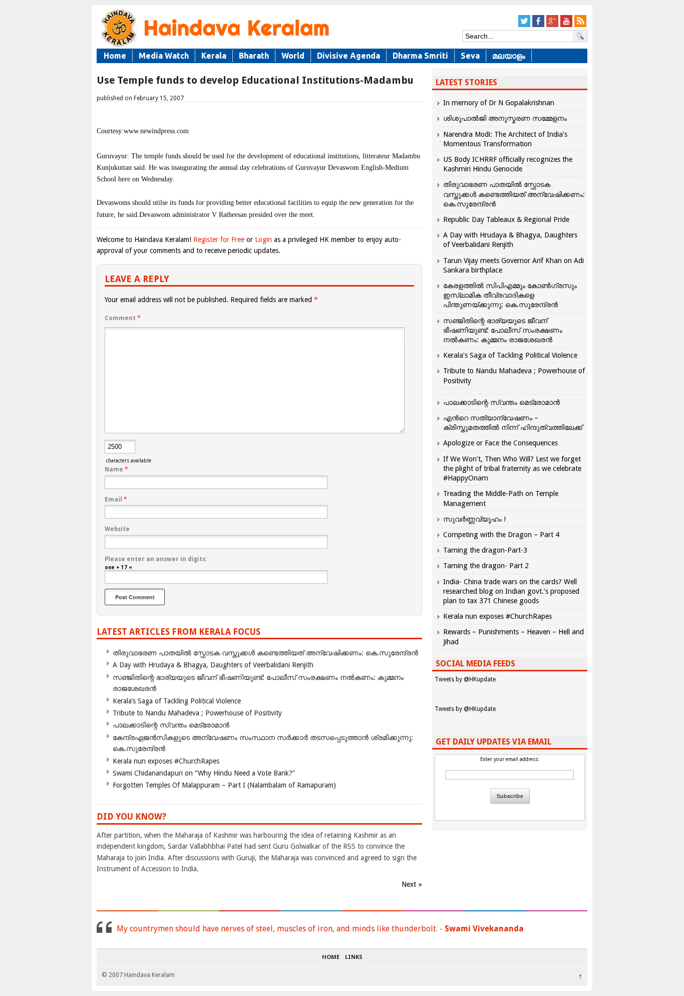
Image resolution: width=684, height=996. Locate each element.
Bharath (254, 55)
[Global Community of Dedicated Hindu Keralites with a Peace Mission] (214, 46)
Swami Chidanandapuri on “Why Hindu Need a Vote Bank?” (204, 773)
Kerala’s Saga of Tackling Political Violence (177, 701)
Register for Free (218, 239)
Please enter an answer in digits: (156, 559)
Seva (470, 55)
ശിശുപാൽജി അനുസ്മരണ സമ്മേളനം (505, 118)
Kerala (213, 55)
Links (354, 957)
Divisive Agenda (348, 55)
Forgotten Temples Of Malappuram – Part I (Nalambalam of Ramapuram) (224, 785)
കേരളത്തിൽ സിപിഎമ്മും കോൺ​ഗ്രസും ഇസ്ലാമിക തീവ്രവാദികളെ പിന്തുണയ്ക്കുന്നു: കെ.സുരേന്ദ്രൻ (510, 295)
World (292, 55)
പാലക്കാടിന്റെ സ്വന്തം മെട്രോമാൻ (171, 725)
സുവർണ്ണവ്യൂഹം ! (474, 519)
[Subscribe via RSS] (580, 25)
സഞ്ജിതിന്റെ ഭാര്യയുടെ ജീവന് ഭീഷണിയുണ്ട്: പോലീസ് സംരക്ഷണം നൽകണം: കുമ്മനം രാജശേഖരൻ (502, 330)
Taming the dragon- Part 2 (486, 566)
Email (116, 499)
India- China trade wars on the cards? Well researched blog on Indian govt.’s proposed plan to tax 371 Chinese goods (511, 591)
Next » (412, 884)
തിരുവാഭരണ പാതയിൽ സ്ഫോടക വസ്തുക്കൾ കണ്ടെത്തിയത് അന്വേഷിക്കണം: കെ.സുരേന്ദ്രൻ (265, 653)
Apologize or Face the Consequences (500, 443)
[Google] (552, 25)
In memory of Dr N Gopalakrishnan (498, 103)
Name (116, 469)
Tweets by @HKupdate (465, 679)
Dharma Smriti (420, 55)
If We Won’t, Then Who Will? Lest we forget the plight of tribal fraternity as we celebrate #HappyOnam (512, 468)
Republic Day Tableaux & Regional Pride (506, 219)
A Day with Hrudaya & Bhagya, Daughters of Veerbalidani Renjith (213, 665)
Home (115, 55)
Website (117, 529)
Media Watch (164, 55)
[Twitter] (524, 25)
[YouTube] (566, 25)
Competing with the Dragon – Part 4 (501, 535)
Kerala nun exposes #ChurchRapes (166, 761)
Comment (123, 318)
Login (263, 239)
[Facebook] (538, 25)
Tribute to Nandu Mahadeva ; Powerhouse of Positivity (197, 713)
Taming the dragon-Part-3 (485, 550)
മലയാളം (508, 55)
